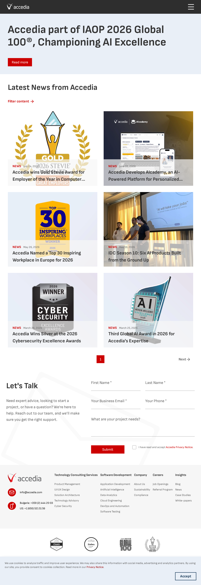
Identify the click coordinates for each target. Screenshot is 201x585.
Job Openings (160, 484)
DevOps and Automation (114, 506)
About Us (139, 484)
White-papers (183, 500)
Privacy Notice (95, 567)
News (178, 489)
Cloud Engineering (111, 500)
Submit (107, 449)
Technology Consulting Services (76, 475)
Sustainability (142, 489)
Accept (185, 576)
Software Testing (110, 511)
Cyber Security (63, 506)
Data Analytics (108, 495)
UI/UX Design (62, 489)
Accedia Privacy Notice (179, 447)
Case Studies (183, 495)
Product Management (67, 484)
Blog (177, 484)
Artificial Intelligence (112, 489)
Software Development (116, 475)
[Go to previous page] (17, 359)
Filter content (18, 101)
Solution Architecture (67, 495)
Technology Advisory (66, 500)
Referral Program (163, 489)
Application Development (115, 484)
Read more (20, 62)
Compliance (141, 495)
